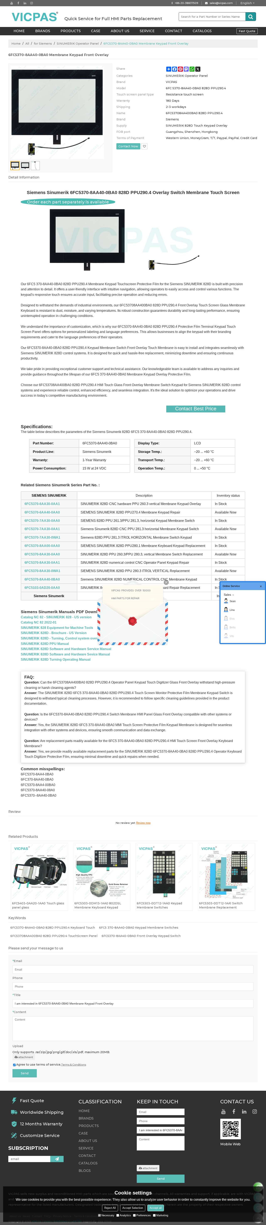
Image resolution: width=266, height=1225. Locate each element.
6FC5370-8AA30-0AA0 (42, 554)
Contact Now (128, 146)
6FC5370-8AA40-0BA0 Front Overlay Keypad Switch (141, 936)
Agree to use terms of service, (51, 1064)
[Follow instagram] (31, 3)
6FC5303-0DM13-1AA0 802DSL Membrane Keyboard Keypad (97, 905)
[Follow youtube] (11, 3)
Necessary (107, 1215)
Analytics (125, 1215)
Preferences (143, 1215)
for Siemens (43, 43)
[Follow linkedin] (25, 3)
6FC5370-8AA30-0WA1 (42, 571)
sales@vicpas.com (221, 3)
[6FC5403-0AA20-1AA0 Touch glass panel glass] (39, 871)
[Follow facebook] (18, 3)
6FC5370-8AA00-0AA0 (42, 546)
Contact (173, 31)
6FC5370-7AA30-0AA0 (42, 520)
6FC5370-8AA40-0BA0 (42, 579)
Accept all (156, 1207)
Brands (42, 31)
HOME (19, 31)
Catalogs (202, 31)
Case (95, 31)
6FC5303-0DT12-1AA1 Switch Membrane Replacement (221, 905)
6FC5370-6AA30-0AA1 (42, 504)
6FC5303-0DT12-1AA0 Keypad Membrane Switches (159, 905)
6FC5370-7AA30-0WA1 (42, 537)
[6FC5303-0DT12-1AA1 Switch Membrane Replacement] (226, 871)
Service (147, 31)
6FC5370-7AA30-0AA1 (42, 529)
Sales (227, 594)
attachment (25, 1057)
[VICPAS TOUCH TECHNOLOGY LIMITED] (35, 16)
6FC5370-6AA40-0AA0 (42, 512)
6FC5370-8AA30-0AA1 (42, 562)
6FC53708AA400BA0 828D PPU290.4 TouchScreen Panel (53, 936)
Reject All (110, 1207)
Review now (143, 822)
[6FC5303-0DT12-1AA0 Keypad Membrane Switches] (164, 871)
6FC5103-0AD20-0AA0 (42, 587)
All (27, 43)
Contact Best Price (195, 408)
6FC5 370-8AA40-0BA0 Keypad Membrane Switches (138, 927)
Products (70, 31)
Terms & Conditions (73, 1064)
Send (24, 1073)
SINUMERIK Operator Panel (78, 43)
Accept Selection (132, 1207)
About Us (120, 31)
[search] (250, 16)
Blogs (85, 1171)
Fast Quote (247, 31)
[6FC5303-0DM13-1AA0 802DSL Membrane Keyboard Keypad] (101, 871)
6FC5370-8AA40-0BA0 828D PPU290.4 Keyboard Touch (52, 927)
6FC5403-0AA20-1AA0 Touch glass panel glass (38, 905)
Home (16, 43)
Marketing (162, 1215)
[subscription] (57, 1159)
